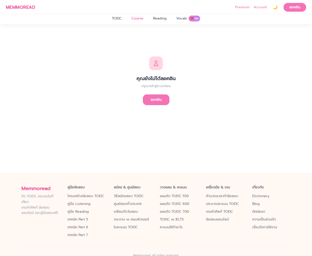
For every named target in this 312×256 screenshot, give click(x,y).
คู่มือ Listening (79, 203)
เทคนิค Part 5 (78, 219)
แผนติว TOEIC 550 (174, 196)
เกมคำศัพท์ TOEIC (219, 211)
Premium (242, 7)
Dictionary (260, 196)
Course (137, 18)
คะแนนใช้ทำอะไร (171, 227)
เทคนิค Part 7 (78, 235)
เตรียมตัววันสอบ (126, 211)
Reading (159, 18)
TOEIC (117, 18)
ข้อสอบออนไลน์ (217, 219)
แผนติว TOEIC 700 (174, 211)
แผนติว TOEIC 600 (174, 203)
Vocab (187, 18)
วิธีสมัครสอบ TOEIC (129, 196)
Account (260, 7)
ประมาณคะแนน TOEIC (222, 203)
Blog (256, 203)
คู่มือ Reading (78, 211)
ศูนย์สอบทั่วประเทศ (128, 203)
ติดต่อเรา (258, 211)
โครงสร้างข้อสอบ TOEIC (86, 196)
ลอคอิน (294, 7)
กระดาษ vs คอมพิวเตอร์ (131, 219)
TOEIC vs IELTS (172, 219)
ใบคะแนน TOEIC (126, 227)
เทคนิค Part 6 (78, 227)
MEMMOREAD (20, 7)
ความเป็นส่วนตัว (264, 219)
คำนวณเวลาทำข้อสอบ (222, 196)
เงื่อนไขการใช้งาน (264, 227)
